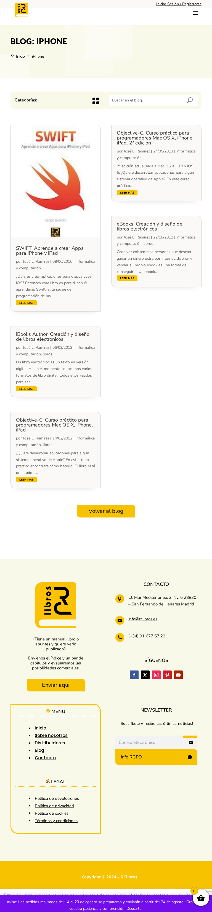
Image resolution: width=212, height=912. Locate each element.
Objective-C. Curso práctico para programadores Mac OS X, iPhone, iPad (54, 425)
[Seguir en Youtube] (178, 674)
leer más (26, 302)
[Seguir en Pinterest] (167, 674)
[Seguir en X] (145, 674)
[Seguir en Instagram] (156, 674)
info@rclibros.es (142, 619)
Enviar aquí (56, 685)
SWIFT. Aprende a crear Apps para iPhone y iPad (50, 250)
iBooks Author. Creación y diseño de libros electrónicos (52, 336)
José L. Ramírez (36, 261)
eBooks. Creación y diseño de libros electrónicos (149, 226)
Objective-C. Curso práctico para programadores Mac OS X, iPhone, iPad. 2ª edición (155, 138)
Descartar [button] (134, 908)
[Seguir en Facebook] (134, 674)
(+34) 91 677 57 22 (146, 636)
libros (47, 354)
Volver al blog (106, 511)
